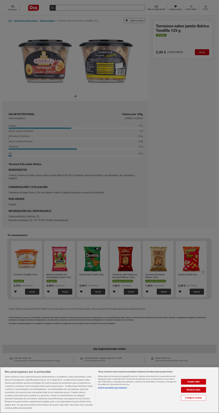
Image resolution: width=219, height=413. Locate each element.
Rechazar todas (193, 389)
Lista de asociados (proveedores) (112, 387)
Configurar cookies (193, 397)
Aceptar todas (193, 381)
